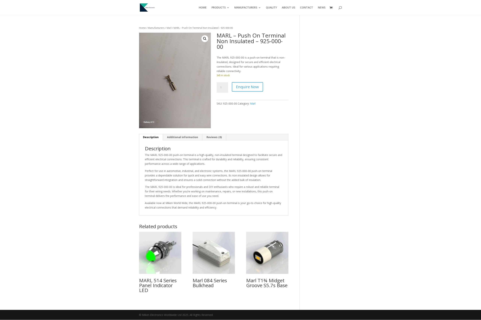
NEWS (321, 7)
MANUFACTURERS (245, 7)
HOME (203, 7)
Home (142, 27)
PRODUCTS (219, 7)
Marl (169, 27)
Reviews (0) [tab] (214, 137)
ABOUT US (288, 7)
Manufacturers (156, 27)
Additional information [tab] (182, 137)
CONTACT (306, 7)
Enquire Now (247, 86)
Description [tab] (151, 137)
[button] (204, 38)
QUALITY (271, 7)
